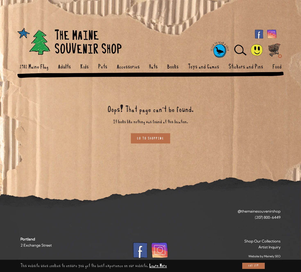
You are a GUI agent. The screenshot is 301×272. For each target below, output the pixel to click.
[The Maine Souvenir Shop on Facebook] (259, 34)
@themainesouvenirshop (259, 211)
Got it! (253, 265)
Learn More (158, 266)
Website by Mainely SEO (264, 256)
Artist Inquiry (269, 247)
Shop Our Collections (262, 241)
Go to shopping (150, 138)
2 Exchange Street (36, 245)
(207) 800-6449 (268, 217)
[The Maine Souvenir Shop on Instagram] (271, 34)
